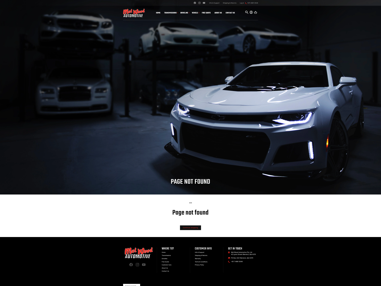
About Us (165, 268)
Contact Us (165, 271)
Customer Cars (166, 265)
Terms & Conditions (201, 262)
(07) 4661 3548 (252, 3)
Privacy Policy (199, 265)
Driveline (164, 258)
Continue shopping (190, 228)
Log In (242, 3)
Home (163, 252)
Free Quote (165, 262)
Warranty (198, 258)
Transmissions (166, 255)
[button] (170, 13)
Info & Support (214, 3)
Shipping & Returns (229, 3)
